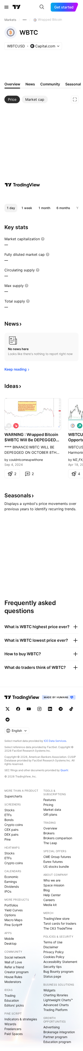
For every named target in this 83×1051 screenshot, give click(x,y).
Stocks (9, 810)
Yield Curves (13, 910)
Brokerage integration (59, 1032)
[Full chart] (75, 99)
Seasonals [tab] (74, 84)
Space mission (53, 885)
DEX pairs (11, 834)
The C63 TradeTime (57, 928)
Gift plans (50, 814)
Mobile (9, 938)
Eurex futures (53, 861)
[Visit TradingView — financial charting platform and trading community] (22, 185)
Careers (49, 900)
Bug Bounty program (58, 971)
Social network (15, 957)
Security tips (52, 966)
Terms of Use (52, 942)
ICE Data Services (55, 740)
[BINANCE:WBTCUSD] (72, 425)
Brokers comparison (57, 838)
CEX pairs (11, 829)
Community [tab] (50, 84)
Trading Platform (55, 1010)
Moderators (12, 982)
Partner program (55, 1037)
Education (11, 1000)
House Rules (13, 977)
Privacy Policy (53, 952)
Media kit (50, 905)
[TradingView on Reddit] (7, 719)
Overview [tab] (12, 84)
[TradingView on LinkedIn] (50, 709)
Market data (52, 809)
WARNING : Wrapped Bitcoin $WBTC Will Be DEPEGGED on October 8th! (31, 437)
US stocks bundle (56, 866)
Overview (50, 828)
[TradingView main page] (17, 7)
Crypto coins (13, 825)
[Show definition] (43, 239)
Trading (9, 995)
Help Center (52, 895)
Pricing (48, 805)
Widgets (49, 990)
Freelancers (12, 1029)
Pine (7, 839)
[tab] (12, 99)
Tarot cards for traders (59, 923)
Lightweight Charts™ (58, 1000)
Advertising (51, 1027)
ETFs (8, 815)
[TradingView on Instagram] (39, 709)
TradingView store (56, 918)
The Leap (50, 843)
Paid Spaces (13, 1034)
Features (49, 800)
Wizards (10, 1024)
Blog (46, 890)
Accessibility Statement (60, 962)
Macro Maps (13, 920)
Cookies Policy (53, 957)
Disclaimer (50, 947)
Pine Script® (13, 925)
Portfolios (11, 905)
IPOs (7, 891)
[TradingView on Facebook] (18, 709)
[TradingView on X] (7, 709)
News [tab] (30, 84)
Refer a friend (14, 967)
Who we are (51, 880)
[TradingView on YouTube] (29, 709)
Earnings (10, 882)
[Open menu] (6, 7)
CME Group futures (57, 857)
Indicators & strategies (20, 1019)
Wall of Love (13, 962)
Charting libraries (55, 995)
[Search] (41, 7)
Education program (57, 1042)
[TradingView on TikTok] (71, 709)
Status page (52, 976)
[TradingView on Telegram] (61, 709)
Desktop (10, 943)
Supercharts (13, 796)
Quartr (64, 770)
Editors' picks (14, 1005)
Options (10, 915)
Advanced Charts (56, 1005)
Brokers (48, 833)
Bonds (9, 820)
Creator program (16, 972)
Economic (11, 877)
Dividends (11, 886)
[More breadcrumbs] (25, 20)
